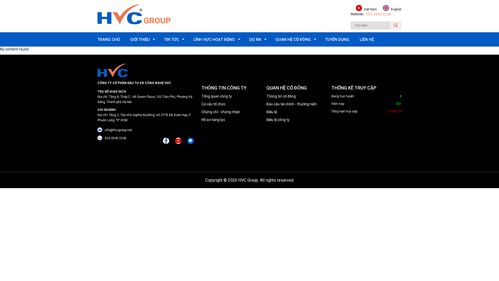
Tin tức (171, 39)
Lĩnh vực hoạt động (214, 39)
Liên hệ (367, 39)
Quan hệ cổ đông (293, 39)
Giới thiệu (140, 39)
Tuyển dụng (337, 39)
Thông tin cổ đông (281, 96)
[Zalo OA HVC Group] (190, 141)
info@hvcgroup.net (118, 130)
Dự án (255, 39)
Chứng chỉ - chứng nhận (220, 112)
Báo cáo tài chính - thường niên (291, 104)
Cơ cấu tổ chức (213, 104)
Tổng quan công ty (216, 96)
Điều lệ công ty (278, 120)
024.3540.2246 (378, 14)
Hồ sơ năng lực (213, 120)
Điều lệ (271, 112)
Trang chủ (108, 39)
